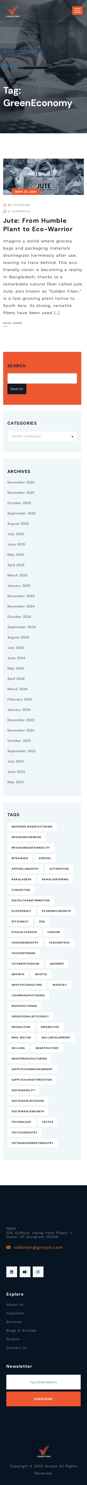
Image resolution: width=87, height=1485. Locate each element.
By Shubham (19, 205)
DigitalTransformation (31, 900)
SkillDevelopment (56, 1037)
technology (21, 1122)
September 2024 (21, 627)
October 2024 (19, 616)
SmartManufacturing (29, 1058)
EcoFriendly (21, 911)
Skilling (18, 1048)
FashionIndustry (25, 942)
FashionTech (59, 942)
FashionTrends (24, 953)
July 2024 (15, 647)
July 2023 (15, 761)
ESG (42, 921)
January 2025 (18, 585)
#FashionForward (26, 837)
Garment (57, 963)
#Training (20, 858)
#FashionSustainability (31, 847)
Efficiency (20, 921)
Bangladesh (21, 879)
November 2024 (20, 606)
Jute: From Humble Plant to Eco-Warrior (38, 224)
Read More (12, 323)
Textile (47, 1122)
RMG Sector (21, 1037)
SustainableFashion (28, 1101)
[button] (84, 4)
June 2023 (16, 772)
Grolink (12, 1339)
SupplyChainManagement (32, 1069)
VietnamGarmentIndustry (32, 1143)
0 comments (19, 211)
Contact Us (16, 1348)
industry (60, 985)
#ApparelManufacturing (32, 826)
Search (16, 366)
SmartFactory (47, 1048)
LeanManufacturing (28, 995)
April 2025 (15, 565)
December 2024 (20, 596)
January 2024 (18, 709)
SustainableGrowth (28, 1111)
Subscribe (43, 1399)
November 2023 (20, 730)
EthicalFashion (24, 932)
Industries (15, 1313)
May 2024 (15, 668)
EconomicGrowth (56, 911)
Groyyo (41, 974)
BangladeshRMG (55, 879)
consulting (21, 890)
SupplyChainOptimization (32, 1079)
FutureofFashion (25, 963)
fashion (54, 932)
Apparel (45, 858)
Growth (18, 974)
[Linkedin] (11, 1271)
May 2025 (15, 554)
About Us (14, 1304)
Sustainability (23, 1090)
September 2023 (21, 751)
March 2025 (17, 575)
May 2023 (15, 782)
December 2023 (20, 720)
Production (21, 1027)
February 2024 (19, 699)
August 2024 (18, 637)
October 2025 (19, 503)
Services (14, 1322)
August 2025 (18, 523)
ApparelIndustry (25, 869)
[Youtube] (25, 1271)
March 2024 (17, 689)
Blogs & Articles (21, 1330)
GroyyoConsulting (27, 985)
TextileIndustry (24, 1132)
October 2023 (19, 740)
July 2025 (15, 534)
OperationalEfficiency (30, 1016)
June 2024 (16, 658)
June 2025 (16, 544)
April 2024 (15, 678)
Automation (59, 869)
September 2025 (21, 513)
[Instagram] (38, 1271)
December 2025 (20, 482)
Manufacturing (24, 1006)
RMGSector (50, 1027)
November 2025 (20, 492)
